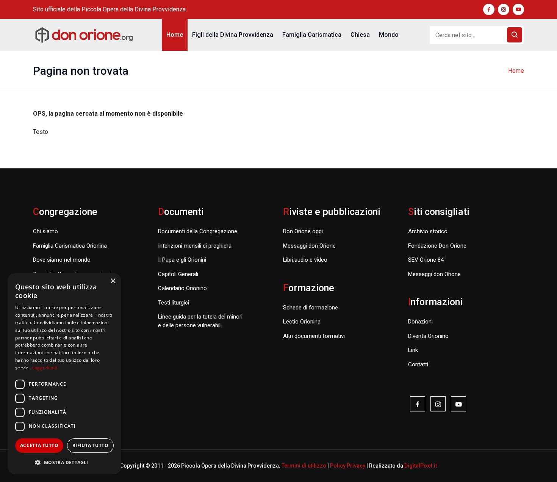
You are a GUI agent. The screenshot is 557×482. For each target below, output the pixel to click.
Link (413, 350)
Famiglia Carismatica (311, 34)
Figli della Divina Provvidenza (232, 34)
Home (174, 34)
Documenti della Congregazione (197, 231)
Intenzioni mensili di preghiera (195, 245)
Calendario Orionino (182, 288)
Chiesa (360, 34)
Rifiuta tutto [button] (90, 445)
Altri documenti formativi (314, 336)
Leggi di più (45, 367)
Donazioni (420, 321)
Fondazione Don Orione (437, 245)
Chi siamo (45, 231)
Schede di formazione (310, 307)
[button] (64, 462)
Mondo (389, 34)
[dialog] (64, 373)
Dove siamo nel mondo (62, 259)
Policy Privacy (347, 466)
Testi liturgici (173, 302)
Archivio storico (427, 231)
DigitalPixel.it (420, 466)
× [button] (113, 281)
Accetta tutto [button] (39, 445)
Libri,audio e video (305, 259)
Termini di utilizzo (304, 466)
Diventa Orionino (428, 336)
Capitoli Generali (178, 274)
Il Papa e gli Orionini (182, 259)
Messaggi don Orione (309, 245)
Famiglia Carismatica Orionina (70, 245)
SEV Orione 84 (426, 259)
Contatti (418, 364)
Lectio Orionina (302, 321)
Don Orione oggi (303, 231)
